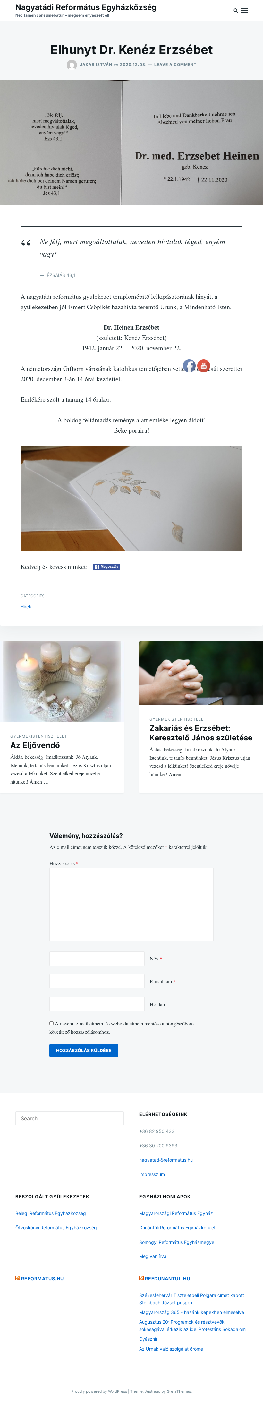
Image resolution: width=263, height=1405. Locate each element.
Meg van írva (152, 1256)
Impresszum (152, 1174)
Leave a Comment (175, 64)
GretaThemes (179, 1391)
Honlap (157, 1004)
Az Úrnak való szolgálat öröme (171, 1349)
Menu (244, 10)
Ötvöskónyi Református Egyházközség (56, 1227)
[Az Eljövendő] (62, 681)
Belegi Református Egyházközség (50, 1213)
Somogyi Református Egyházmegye (176, 1242)
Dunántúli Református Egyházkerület (177, 1227)
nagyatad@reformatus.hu (166, 1159)
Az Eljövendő (35, 745)
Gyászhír (148, 1339)
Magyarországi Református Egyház (176, 1213)
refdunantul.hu (167, 1278)
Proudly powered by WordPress (99, 1391)
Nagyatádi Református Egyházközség (86, 7)
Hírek (26, 606)
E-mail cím (163, 981)
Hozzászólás (64, 863)
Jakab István (96, 64)
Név (156, 958)
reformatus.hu (42, 1278)
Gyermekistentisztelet (38, 736)
